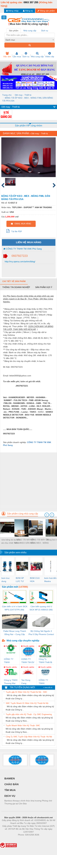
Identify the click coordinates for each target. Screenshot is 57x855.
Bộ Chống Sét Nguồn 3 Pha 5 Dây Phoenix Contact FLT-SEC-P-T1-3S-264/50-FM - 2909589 (41, 633)
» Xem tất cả (47, 687)
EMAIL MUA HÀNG (22, 224)
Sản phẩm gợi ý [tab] (43, 287)
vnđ (16, 216)
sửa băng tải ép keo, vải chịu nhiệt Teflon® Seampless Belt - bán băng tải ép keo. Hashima (11, 541)
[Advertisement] (28, 480)
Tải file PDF (16, 231)
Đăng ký (29, 11)
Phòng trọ (9, 839)
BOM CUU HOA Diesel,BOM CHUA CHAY (36, 580)
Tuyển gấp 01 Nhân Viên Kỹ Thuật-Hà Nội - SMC (26, 692)
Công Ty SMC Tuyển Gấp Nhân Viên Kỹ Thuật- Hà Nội (29, 737)
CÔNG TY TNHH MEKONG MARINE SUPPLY (43, 682)
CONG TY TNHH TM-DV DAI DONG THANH (27, 661)
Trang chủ (7, 95)
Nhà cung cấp (37, 56)
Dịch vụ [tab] (44, 30)
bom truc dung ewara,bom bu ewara (6, 580)
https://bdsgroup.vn (25, 839)
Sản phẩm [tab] (13, 30)
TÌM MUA (10, 790)
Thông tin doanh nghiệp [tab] (16, 287)
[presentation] (47, 515)
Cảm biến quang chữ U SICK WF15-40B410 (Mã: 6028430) (41, 608)
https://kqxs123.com (43, 839)
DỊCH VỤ (9, 795)
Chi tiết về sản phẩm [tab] (14, 281)
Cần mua (17, 56)
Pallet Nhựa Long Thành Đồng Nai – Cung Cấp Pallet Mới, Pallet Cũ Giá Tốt (14, 633)
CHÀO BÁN (11, 784)
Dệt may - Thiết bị (23, 95)
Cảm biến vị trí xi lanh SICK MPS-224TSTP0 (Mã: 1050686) (14, 608)
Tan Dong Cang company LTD (27, 682)
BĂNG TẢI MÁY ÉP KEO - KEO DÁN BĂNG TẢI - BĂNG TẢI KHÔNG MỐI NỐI (25, 541)
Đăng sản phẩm (47, 11)
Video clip (49, 56)
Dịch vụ (26, 56)
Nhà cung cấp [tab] (29, 30)
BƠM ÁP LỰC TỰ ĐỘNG (20, 580)
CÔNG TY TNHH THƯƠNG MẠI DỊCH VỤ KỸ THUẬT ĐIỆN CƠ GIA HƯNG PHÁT (10, 661)
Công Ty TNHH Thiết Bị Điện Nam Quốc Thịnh (45, 661)
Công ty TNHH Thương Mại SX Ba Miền (10, 682)
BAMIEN (9, 778)
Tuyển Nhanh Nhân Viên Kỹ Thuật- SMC (23, 725)
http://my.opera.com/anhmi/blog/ (19, 261)
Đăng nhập (13, 11)
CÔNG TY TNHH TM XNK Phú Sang (23, 249)
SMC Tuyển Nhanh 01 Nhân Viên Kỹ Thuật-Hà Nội (27, 703)
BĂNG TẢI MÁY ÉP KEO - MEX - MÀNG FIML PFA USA (39, 541)
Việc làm (7, 56)
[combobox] (29, 40)
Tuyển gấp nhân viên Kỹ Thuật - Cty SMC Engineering (29, 714)
